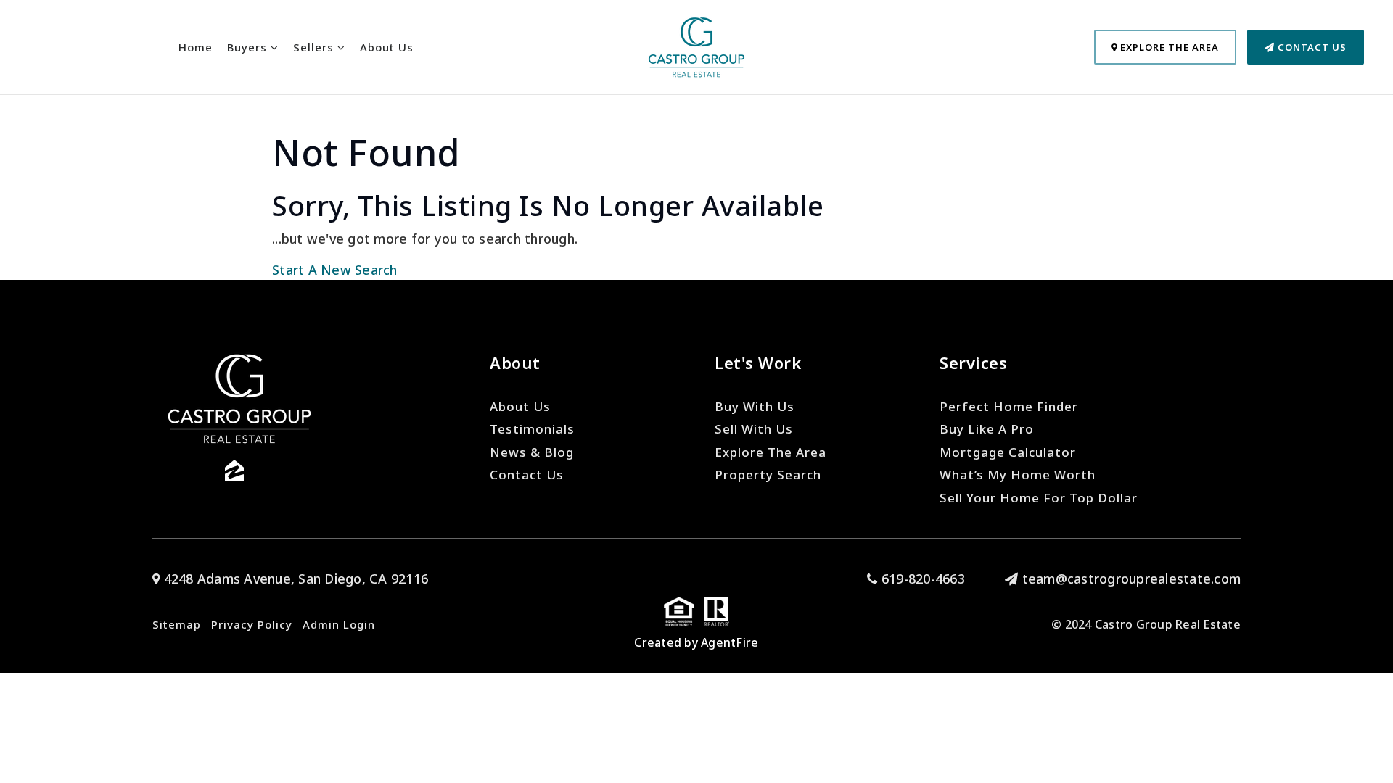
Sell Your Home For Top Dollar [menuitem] (1039, 497)
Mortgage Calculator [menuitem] (1008, 452)
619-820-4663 (921, 578)
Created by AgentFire (696, 642)
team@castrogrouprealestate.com (1131, 578)
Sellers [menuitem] (315, 47)
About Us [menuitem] (387, 47)
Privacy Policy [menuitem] (251, 624)
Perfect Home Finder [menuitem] (1009, 406)
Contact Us (1311, 47)
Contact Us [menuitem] (527, 474)
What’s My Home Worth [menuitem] (1018, 474)
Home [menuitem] (195, 47)
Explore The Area (1168, 47)
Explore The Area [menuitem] (770, 452)
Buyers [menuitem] (249, 47)
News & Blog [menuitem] (532, 452)
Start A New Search (335, 269)
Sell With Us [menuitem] (754, 428)
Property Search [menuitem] (768, 474)
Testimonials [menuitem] (532, 428)
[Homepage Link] (696, 45)
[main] (696, 140)
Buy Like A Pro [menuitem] (987, 428)
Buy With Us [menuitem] (754, 406)
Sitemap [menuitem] (176, 624)
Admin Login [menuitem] (339, 624)
